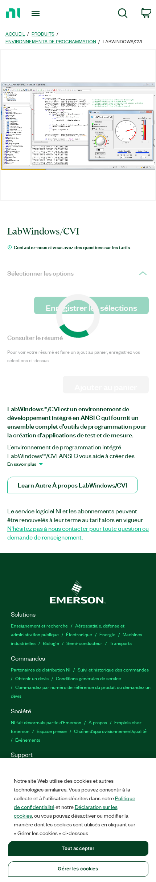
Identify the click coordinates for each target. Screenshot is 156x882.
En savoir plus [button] (21, 463)
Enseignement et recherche (39, 625)
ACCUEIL (15, 33)
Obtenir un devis (32, 678)
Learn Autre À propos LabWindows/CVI (72, 485)
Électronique (79, 634)
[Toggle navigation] (38, 13)
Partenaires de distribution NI (40, 669)
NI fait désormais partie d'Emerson (46, 722)
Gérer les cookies (78, 868)
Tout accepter (78, 848)
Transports (121, 643)
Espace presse (52, 730)
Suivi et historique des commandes (113, 669)
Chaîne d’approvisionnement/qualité (110, 730)
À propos (98, 722)
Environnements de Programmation (50, 41)
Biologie (51, 643)
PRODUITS (43, 33)
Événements (27, 739)
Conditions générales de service (88, 678)
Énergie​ (107, 634)
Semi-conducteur (84, 643)
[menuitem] (122, 14)
